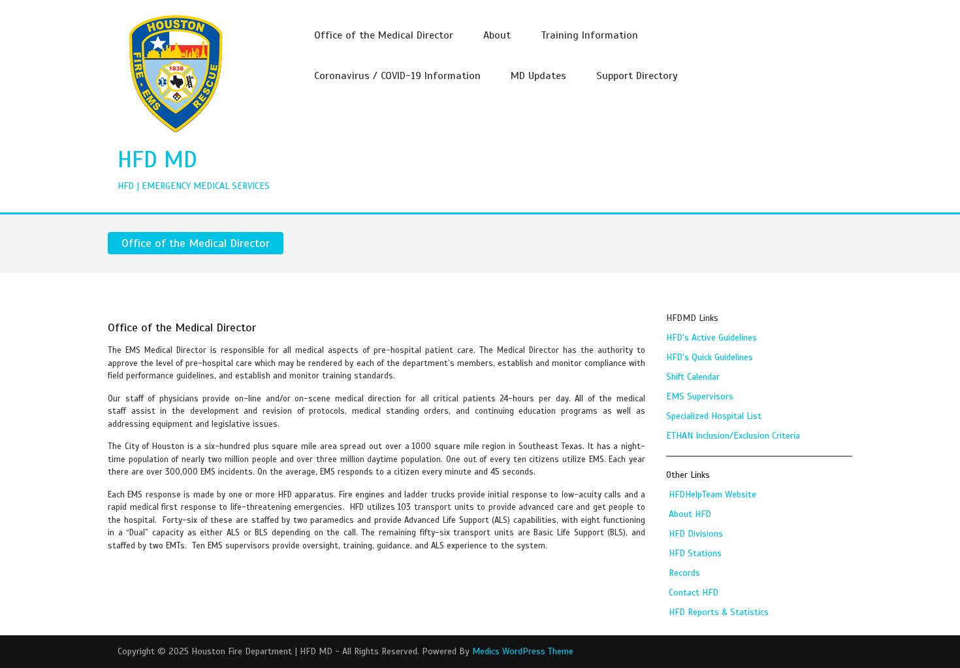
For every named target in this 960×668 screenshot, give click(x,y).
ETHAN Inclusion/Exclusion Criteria (733, 435)
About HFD (690, 514)
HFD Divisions (696, 533)
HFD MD (157, 159)
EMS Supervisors (699, 396)
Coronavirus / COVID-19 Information (397, 75)
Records (684, 572)
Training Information (589, 35)
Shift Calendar (693, 376)
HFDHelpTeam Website (712, 494)
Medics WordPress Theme (522, 651)
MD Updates (538, 75)
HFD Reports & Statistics (719, 612)
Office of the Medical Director (383, 35)
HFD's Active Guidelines (711, 337)
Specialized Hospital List (713, 416)
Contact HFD (693, 592)
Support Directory (637, 75)
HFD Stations (695, 553)
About (497, 35)
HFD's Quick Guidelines (709, 357)
